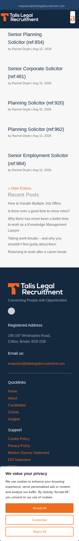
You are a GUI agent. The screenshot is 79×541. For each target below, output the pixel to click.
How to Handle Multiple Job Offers (34, 203)
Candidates (17, 405)
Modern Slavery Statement (28, 453)
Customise (39, 520)
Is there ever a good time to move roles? (39, 211)
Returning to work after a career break (37, 252)
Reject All (39, 531)
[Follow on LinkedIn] (11, 311)
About (12, 398)
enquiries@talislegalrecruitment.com (36, 363)
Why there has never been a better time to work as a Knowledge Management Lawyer (38, 224)
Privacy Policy (19, 446)
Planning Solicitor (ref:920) (36, 103)
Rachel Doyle (21, 49)
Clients (13, 412)
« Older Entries (19, 188)
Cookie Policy (19, 439)
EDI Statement (19, 460)
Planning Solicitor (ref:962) (36, 129)
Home (12, 391)
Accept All (39, 508)
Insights (14, 419)
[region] (39, 503)
